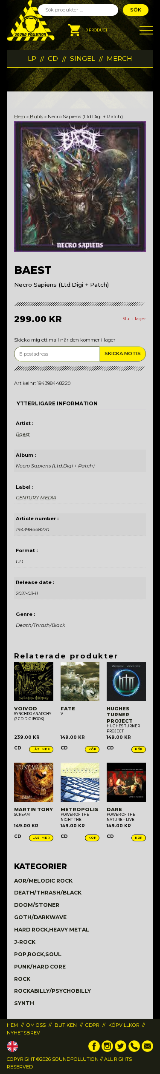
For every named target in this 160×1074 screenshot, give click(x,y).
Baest (23, 434)
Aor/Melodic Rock (43, 880)
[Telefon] (134, 1050)
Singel (82, 58)
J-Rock (24, 942)
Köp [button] (92, 749)
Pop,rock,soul (37, 954)
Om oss (36, 1025)
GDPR (92, 1025)
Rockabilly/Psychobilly (52, 991)
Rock (22, 979)
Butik (36, 117)
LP (32, 58)
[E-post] (147, 1050)
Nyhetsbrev (23, 1033)
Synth (24, 1003)
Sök (135, 10)
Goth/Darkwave (40, 917)
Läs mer (41, 749)
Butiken (66, 1025)
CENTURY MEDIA (36, 498)
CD (53, 58)
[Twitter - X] (120, 1050)
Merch (119, 58)
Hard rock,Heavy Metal (51, 929)
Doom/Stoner (36, 905)
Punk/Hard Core (40, 966)
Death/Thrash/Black (47, 892)
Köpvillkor (124, 1025)
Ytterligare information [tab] (57, 404)
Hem (19, 117)
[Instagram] (107, 1050)
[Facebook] (94, 1050)
